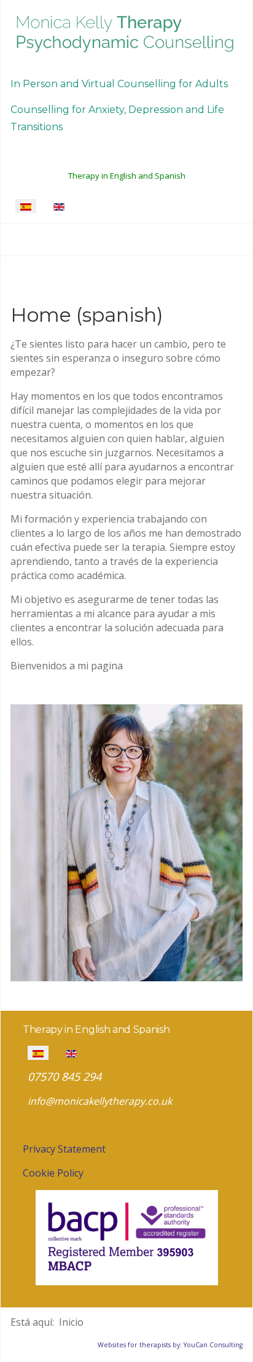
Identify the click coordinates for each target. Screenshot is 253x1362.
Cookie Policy (53, 1173)
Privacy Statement (64, 1149)
